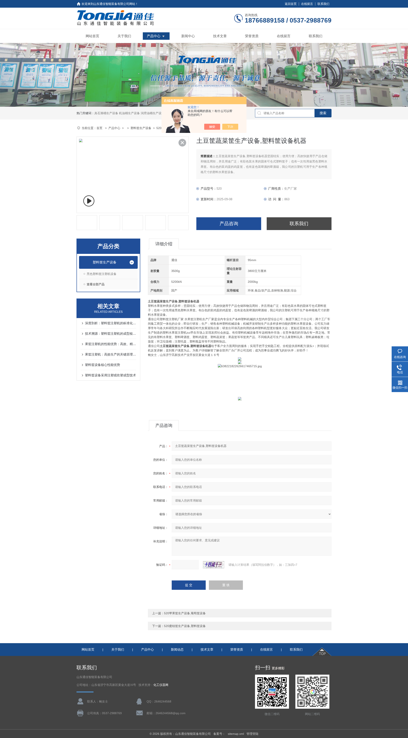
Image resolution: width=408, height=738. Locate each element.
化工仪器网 (160, 685)
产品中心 (153, 36)
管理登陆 (252, 733)
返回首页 (291, 4)
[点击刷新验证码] (213, 564)
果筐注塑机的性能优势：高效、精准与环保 (110, 344)
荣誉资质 (252, 36)
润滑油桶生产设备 (152, 113)
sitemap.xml (236, 733)
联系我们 (323, 4)
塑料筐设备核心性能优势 (102, 365)
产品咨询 (229, 223)
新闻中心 (188, 36)
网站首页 (92, 36)
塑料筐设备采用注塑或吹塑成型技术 (110, 375)
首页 (99, 128)
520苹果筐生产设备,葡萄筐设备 (185, 613)
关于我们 (124, 36)
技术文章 (220, 36)
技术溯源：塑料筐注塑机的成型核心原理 (110, 333)
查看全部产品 (96, 284)
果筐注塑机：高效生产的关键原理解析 (110, 354)
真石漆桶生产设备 (106, 113)
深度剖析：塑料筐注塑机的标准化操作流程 (110, 323)
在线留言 (307, 4)
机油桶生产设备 (129, 113)
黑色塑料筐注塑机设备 (101, 274)
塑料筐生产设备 (140, 128)
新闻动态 (177, 649)
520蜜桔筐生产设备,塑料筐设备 (185, 626)
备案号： (219, 733)
